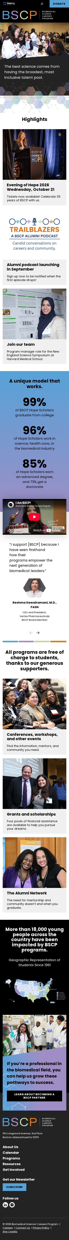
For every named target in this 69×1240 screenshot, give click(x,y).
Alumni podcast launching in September (33, 267)
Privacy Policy (41, 1227)
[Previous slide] (31, 633)
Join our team (21, 344)
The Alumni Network (27, 893)
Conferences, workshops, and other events (32, 736)
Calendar (11, 1152)
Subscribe (14, 1187)
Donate (59, 4)
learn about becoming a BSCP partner (34, 1095)
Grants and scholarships (31, 814)
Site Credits (10, 1231)
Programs (11, 1158)
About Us (10, 1147)
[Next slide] (38, 633)
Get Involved (14, 1169)
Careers (8, 1227)
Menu (11, 3)
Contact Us (23, 1227)
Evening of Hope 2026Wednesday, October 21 (30, 187)
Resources (12, 1164)
